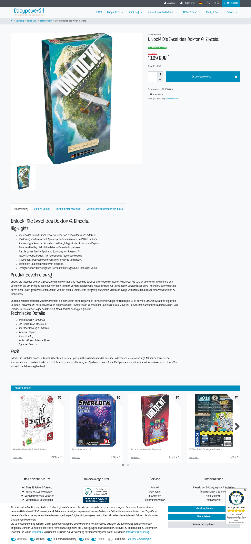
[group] (37, 420)
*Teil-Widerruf (213, 496)
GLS (87, 539)
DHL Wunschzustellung (65, 539)
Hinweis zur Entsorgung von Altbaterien (214, 488)
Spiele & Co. (32, 21)
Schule (231, 13)
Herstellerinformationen (68, 209)
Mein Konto (155, 492)
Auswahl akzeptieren (204, 525)
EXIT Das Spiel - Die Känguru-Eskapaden (206, 449)
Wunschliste (157, 95)
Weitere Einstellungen (139, 539)
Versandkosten (171, 99)
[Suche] (208, 3)
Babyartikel (113, 13)
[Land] (200, 3)
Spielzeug (134, 13)
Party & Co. (212, 13)
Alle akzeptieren (204, 509)
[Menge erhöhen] (160, 74)
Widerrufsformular (155, 500)
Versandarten (213, 500)
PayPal (101, 539)
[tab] (21, 209)
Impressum (37, 532)
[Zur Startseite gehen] (12, 21)
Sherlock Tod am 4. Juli (81, 449)
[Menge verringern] (160, 79)
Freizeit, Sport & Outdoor (161, 13)
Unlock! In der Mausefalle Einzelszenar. (146, 449)
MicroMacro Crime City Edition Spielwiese (29, 449)
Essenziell (22, 539)
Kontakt (155, 488)
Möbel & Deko (190, 13)
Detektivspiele (46, 21)
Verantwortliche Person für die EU (105, 209)
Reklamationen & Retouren (214, 492)
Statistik (40, 539)
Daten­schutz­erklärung (137, 532)
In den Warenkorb (201, 77)
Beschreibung (21, 209)
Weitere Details (42, 209)
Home (99, 12)
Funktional (119, 539)
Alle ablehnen (204, 517)
